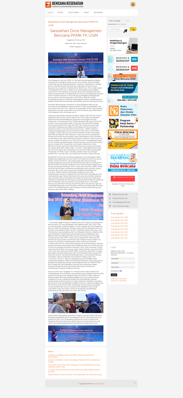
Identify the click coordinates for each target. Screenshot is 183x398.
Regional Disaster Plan (120, 194)
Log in (114, 275)
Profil (60, 12)
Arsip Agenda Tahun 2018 (119, 220)
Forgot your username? (119, 281)
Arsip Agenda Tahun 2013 (119, 232)
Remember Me (115, 271)
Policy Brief (73, 12)
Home (50, 12)
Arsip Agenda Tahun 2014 (119, 229)
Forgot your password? (119, 279)
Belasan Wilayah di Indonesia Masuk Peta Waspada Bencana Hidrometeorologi (75, 375)
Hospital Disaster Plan (120, 198)
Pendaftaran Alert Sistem (125, 178)
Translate (123, 24)
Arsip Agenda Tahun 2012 (119, 235)
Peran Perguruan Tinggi (120, 206)
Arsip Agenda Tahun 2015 (119, 226)
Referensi (98, 12)
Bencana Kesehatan (97, 384)
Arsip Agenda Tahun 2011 (119, 238)
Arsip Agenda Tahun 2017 (119, 223)
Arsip (86, 12)
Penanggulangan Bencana (121, 202)
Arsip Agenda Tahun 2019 (119, 217)
